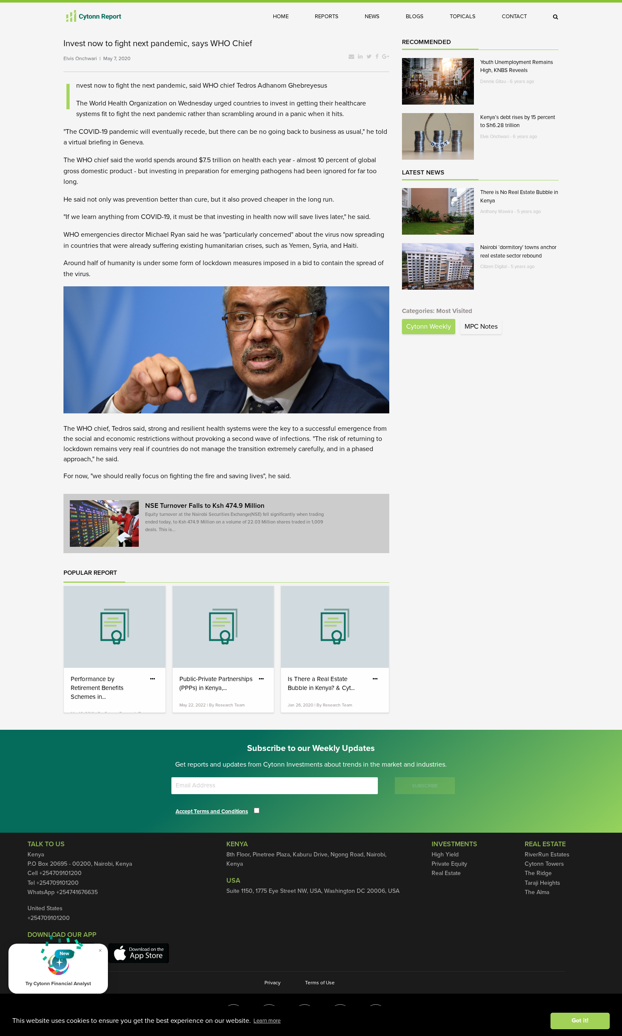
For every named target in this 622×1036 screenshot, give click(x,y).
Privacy (272, 983)
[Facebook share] (376, 56)
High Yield (445, 854)
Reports (327, 16)
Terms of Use (320, 983)
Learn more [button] (267, 1020)
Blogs (415, 16)
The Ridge (538, 873)
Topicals (463, 16)
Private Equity (449, 863)
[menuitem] (287, 16)
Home (281, 16)
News (372, 16)
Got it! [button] (580, 1020)
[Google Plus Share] (385, 56)
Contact (514, 16)
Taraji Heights (542, 882)
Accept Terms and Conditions (212, 811)
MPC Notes (481, 326)
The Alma (537, 892)
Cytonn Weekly (428, 326)
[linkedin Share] (360, 56)
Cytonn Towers (544, 863)
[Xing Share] (351, 56)
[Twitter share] (369, 56)
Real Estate (446, 873)
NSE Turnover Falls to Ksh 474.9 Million (234, 516)
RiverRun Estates (547, 854)
